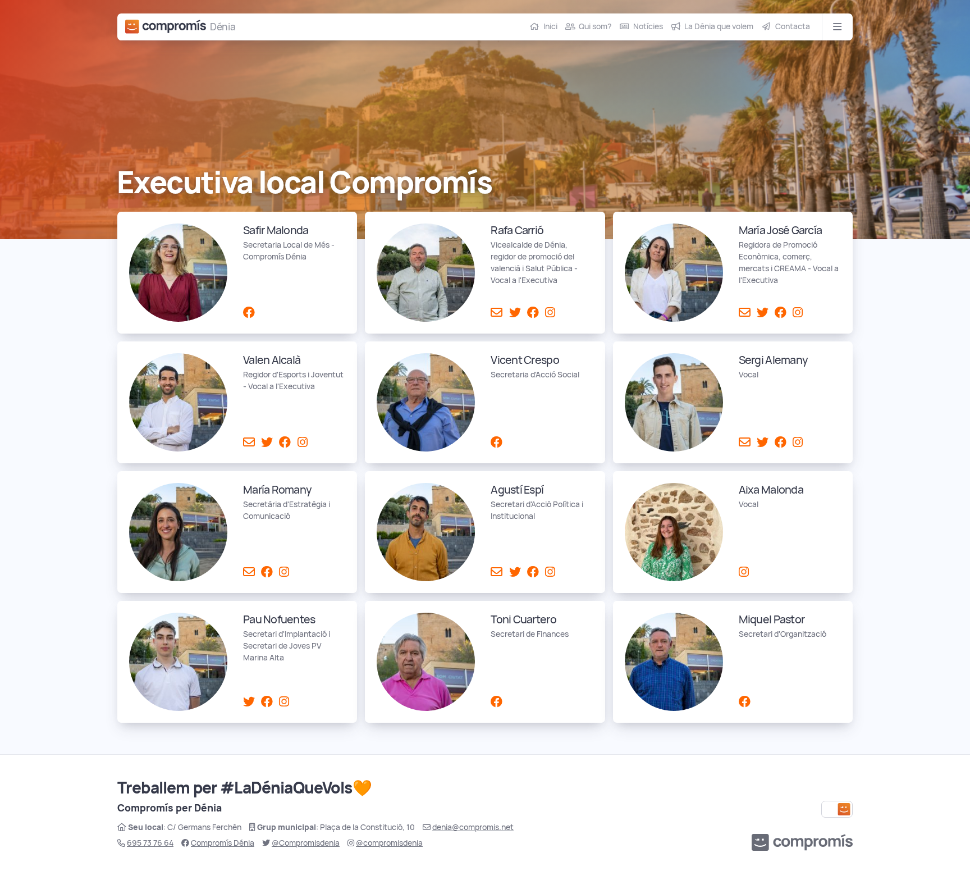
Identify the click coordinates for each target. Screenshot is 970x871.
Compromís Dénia (222, 843)
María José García (780, 230)
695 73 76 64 (150, 843)
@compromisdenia (389, 843)
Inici (550, 26)
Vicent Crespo (525, 360)
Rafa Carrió (517, 230)
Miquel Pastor (771, 619)
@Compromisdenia (306, 843)
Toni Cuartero (523, 619)
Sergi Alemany (773, 360)
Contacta (792, 26)
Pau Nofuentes (279, 619)
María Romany (277, 489)
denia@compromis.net (473, 827)
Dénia (223, 26)
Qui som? (595, 26)
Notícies (648, 26)
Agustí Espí (517, 489)
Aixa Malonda (771, 489)
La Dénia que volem (718, 26)
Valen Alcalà (271, 360)
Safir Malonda (275, 230)
